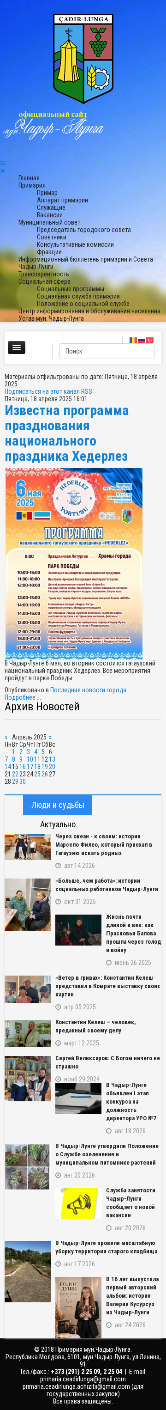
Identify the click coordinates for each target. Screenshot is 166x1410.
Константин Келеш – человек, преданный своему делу (95, 1026)
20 (52, 766)
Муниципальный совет (49, 222)
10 (30, 759)
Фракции (49, 252)
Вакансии (50, 215)
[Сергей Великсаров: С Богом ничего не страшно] (28, 1078)
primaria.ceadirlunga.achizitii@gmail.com (76, 1386)
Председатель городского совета (84, 229)
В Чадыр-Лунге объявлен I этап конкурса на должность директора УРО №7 (131, 1101)
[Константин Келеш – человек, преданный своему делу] (28, 1033)
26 (45, 774)
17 (30, 766)
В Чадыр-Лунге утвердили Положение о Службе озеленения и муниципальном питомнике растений (107, 1154)
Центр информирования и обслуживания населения (89, 311)
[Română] (134, 339)
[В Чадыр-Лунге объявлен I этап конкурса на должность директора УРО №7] (78, 1098)
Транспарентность (43, 274)
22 (15, 774)
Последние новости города (88, 690)
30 (22, 781)
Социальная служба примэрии (78, 296)
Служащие (51, 207)
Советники (51, 237)
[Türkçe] (150, 339)
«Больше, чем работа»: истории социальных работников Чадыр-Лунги (106, 884)
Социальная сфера (44, 281)
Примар (47, 192)
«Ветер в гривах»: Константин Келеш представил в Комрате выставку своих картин (107, 986)
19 (45, 766)
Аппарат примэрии (62, 200)
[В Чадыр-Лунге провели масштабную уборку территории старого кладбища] (28, 1271)
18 (37, 766)
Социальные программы (70, 289)
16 (22, 766)
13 (52, 759)
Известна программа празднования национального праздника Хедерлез (67, 433)
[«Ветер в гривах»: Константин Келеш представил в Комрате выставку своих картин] (28, 989)
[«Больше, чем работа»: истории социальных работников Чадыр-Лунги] (28, 905)
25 (37, 774)
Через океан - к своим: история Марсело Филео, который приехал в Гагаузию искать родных (103, 844)
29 (15, 781)
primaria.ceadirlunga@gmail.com (83, 1379)
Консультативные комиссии (75, 244)
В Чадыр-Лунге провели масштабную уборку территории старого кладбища (106, 1247)
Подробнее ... (23, 697)
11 (37, 759)
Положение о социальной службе (83, 303)
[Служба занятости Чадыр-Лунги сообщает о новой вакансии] (78, 1203)
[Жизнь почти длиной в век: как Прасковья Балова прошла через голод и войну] (78, 930)
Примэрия (32, 185)
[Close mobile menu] (2, 170)
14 (8, 766)
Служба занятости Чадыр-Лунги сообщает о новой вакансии (130, 1203)
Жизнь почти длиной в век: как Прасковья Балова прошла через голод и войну (133, 933)
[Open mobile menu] (3, 163)
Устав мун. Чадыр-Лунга (51, 318)
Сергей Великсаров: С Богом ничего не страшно (107, 1062)
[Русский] (142, 339)
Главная (29, 178)
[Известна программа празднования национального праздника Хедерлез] (83, 563)
